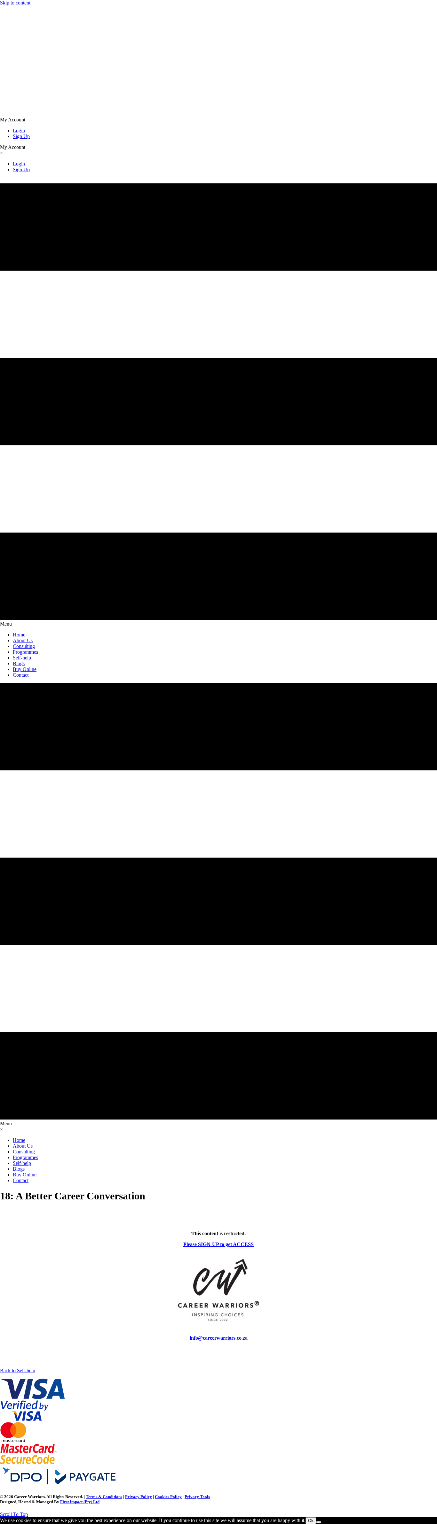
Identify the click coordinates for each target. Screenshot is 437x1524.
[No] (318, 1522)
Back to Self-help (17, 1370)
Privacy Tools (197, 1496)
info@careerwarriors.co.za (219, 1338)
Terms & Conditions (104, 1496)
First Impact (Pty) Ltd (79, 1501)
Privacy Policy (138, 1496)
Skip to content (15, 2)
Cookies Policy (168, 1496)
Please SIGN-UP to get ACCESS (218, 1244)
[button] (14, 1514)
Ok (311, 1520)
